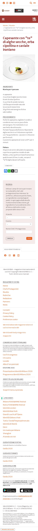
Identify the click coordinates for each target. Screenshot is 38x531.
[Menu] (3, 19)
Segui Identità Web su (12, 249)
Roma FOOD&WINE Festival (14, 405)
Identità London (9, 408)
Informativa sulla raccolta (8, 529)
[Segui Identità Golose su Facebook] (3, 2)
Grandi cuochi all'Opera (12, 414)
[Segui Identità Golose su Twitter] (10, 2)
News (5, 305)
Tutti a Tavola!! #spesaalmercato (16, 421)
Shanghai (7, 433)
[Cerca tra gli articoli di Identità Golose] (31, 2)
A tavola (9, 214)
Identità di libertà (10, 424)
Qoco (5, 427)
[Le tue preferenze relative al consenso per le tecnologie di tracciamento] (2, 398)
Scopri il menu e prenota (13, 390)
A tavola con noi (9, 436)
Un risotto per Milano (11, 430)
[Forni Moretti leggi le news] (19, 11)
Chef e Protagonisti (10, 289)
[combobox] (19, 231)
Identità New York (10, 411)
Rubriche (6, 295)
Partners (6, 302)
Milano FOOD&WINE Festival (14, 402)
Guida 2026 (8, 448)
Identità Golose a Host (11, 417)
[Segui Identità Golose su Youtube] (14, 2)
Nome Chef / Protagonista (15, 229)
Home (5, 25)
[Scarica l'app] (9, 490)
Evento (8, 221)
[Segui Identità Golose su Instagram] (7, 2)
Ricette (12, 25)
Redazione (7, 298)
